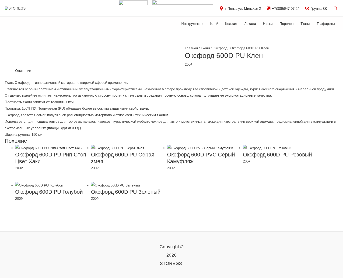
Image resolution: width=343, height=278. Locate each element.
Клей (214, 24)
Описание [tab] (23, 71)
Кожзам (231, 24)
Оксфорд (220, 48)
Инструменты (192, 24)
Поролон (287, 24)
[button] (335, 8)
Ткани (305, 24)
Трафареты (326, 24)
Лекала (250, 24)
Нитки (268, 24)
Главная (191, 48)
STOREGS (37, 8)
